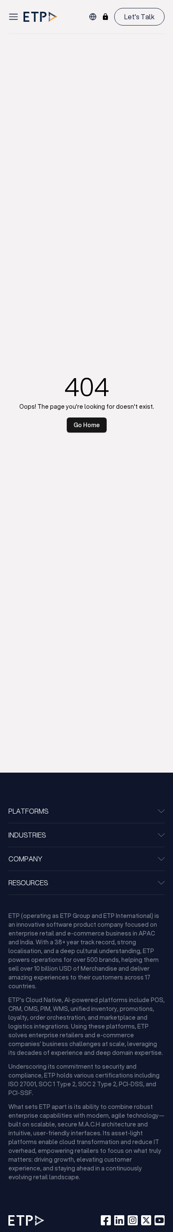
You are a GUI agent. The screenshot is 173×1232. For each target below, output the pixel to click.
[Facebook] (106, 1220)
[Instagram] (133, 1220)
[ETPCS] (105, 17)
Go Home (86, 425)
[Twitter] (146, 1220)
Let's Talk (139, 16)
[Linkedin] (119, 1220)
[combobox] (93, 16)
